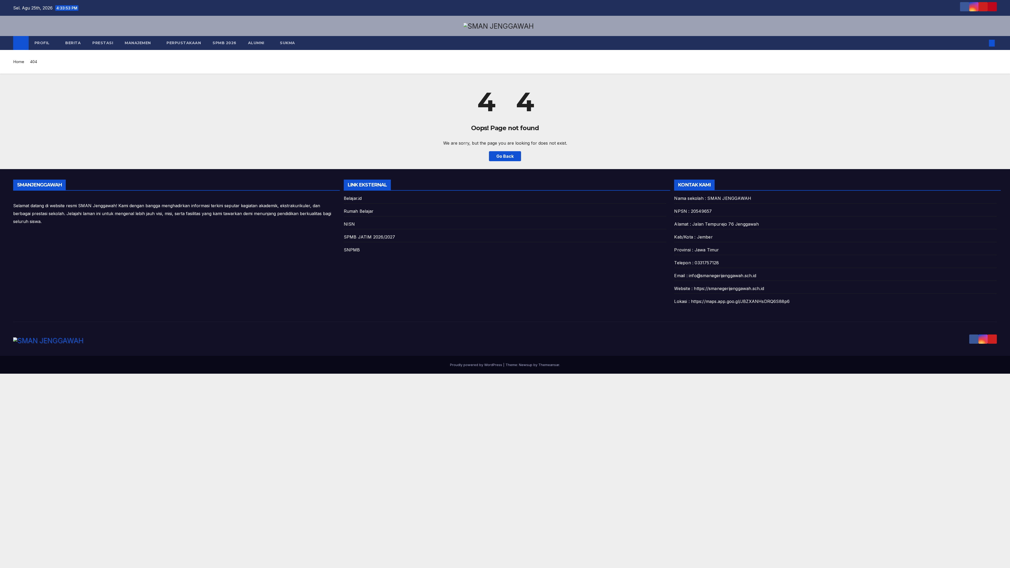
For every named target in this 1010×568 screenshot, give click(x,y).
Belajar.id (353, 198)
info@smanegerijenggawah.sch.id (722, 275)
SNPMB (352, 249)
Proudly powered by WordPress (476, 365)
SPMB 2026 (224, 42)
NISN (349, 224)
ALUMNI (257, 42)
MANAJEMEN (138, 42)
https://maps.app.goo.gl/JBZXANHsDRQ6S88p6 (740, 301)
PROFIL (42, 42)
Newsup (525, 365)
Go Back (505, 156)
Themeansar (548, 365)
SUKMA (287, 42)
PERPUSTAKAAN (183, 42)
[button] (983, 43)
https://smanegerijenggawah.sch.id (729, 288)
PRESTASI (102, 42)
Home (18, 61)
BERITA (73, 42)
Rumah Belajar (359, 211)
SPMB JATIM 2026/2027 (369, 237)
